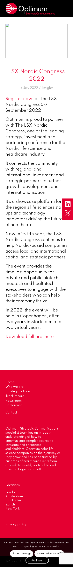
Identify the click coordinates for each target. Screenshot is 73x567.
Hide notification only (49, 553)
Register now (18, 99)
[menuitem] (62, 9)
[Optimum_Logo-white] (30, 9)
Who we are (14, 387)
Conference (13, 405)
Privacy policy (15, 524)
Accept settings (21, 553)
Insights (47, 88)
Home (9, 382)
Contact (11, 412)
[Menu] (62, 9)
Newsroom (13, 400)
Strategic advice (17, 391)
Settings (37, 560)
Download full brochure (29, 337)
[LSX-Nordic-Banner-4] (36, 41)
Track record (14, 396)
